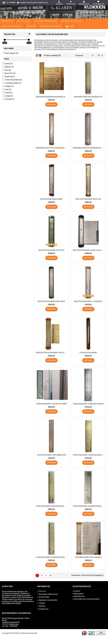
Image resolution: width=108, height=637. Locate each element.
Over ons (42, 591)
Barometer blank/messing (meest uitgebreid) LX (52, 97)
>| (50, 575)
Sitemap (42, 606)
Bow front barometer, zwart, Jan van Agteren (89, 250)
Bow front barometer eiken (51, 199)
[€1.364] (29, 40)
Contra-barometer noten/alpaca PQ (51, 455)
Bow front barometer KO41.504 (51, 250)
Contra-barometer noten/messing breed (89, 455)
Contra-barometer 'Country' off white (51, 404)
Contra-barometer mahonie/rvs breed (88, 404)
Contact (42, 603)
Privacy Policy (44, 597)
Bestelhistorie (79, 596)
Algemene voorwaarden (48, 600)
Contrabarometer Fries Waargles (88, 557)
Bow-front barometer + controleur (88, 301)
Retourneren (79, 594)
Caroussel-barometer (88, 352)
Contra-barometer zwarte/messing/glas (52, 557)
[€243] (5, 40)
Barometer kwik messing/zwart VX (88, 97)
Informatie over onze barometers (87, 599)
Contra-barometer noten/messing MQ (51, 506)
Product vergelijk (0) (52, 55)
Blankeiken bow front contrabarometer (52, 148)
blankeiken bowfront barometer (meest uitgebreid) (89, 148)
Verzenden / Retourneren (48, 594)
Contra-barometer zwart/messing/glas (88, 506)
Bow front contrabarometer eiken (51, 301)
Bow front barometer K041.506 (88, 199)
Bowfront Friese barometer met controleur (52, 352)
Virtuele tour (43, 609)
